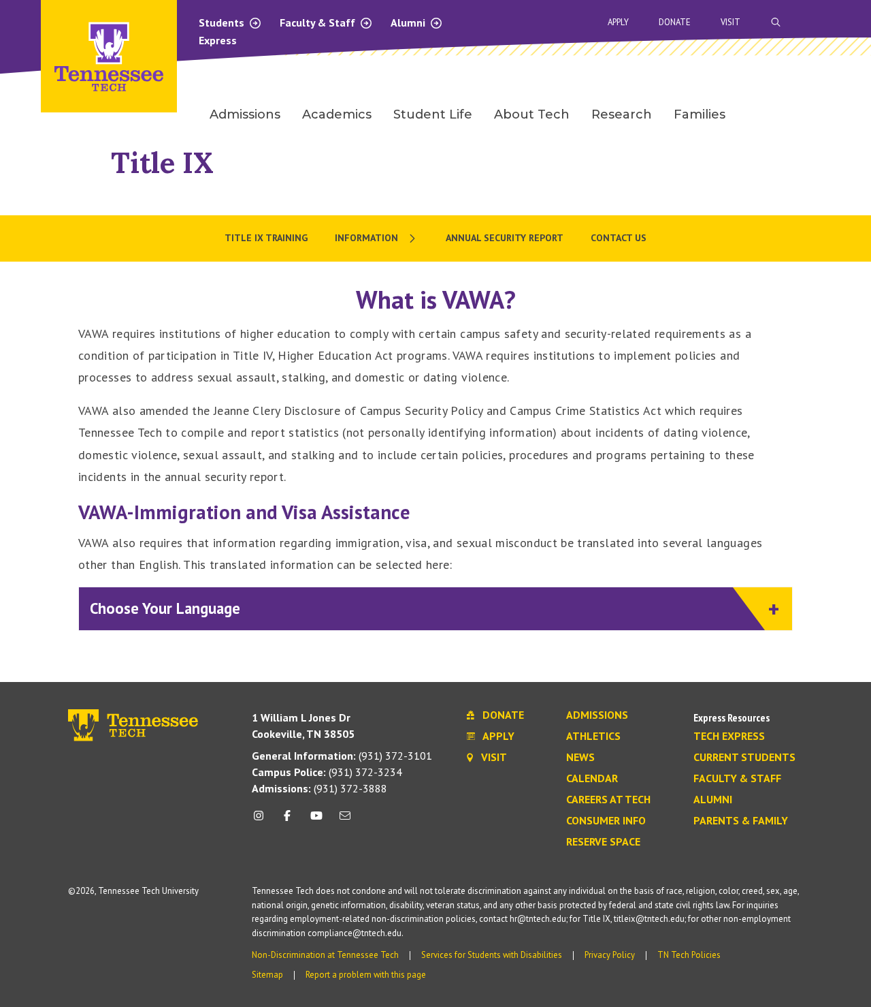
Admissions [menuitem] (245, 114)
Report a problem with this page (366, 974)
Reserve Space (603, 842)
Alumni (409, 22)
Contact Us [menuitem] (618, 238)
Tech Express (729, 736)
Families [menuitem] (699, 114)
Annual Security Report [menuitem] (504, 238)
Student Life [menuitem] (432, 114)
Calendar (592, 779)
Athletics (593, 736)
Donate (675, 22)
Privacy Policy (610, 955)
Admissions (597, 715)
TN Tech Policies (689, 955)
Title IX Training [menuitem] (266, 238)
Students (223, 22)
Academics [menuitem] (337, 114)
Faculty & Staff (319, 22)
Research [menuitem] (621, 114)
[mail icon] (345, 820)
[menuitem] (376, 238)
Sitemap (267, 974)
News (580, 758)
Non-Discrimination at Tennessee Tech (325, 955)
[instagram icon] (262, 820)
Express (218, 40)
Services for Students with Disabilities (491, 955)
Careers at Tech (608, 800)
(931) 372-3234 (327, 772)
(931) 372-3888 (319, 788)
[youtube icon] (316, 820)
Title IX (162, 162)
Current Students (744, 758)
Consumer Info (606, 821)
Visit (730, 22)
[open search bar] (775, 22)
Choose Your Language (165, 608)
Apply (618, 22)
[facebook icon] (287, 820)
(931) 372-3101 (342, 755)
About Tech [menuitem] (532, 114)
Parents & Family (740, 821)
